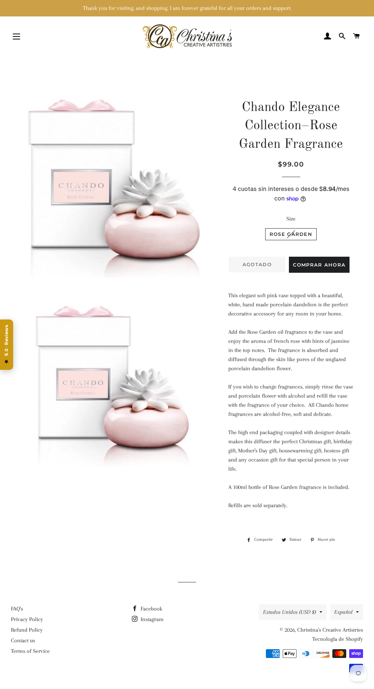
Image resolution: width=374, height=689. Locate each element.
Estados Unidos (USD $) (289, 612)
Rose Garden (291, 234)
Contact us (23, 640)
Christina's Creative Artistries (330, 630)
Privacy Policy (27, 619)
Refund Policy (27, 630)
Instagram (151, 619)
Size (290, 218)
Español (343, 612)
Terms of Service (30, 651)
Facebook (150, 608)
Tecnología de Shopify (337, 639)
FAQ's (17, 608)
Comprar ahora (319, 265)
